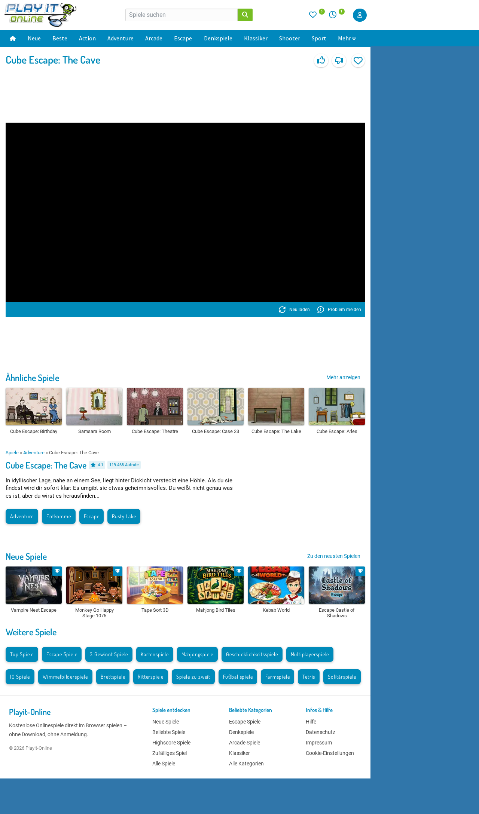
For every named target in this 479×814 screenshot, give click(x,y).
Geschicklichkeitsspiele (252, 654)
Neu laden (299, 309)
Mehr (344, 38)
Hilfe (311, 722)
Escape (183, 38)
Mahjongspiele (197, 654)
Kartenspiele (155, 654)
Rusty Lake (124, 516)
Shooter (289, 38)
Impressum (319, 743)
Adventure (120, 38)
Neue (34, 38)
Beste (59, 38)
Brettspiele (113, 676)
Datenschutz (320, 732)
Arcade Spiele (244, 743)
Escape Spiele (61, 654)
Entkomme (58, 516)
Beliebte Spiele (168, 732)
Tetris (308, 676)
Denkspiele (218, 38)
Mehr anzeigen (343, 377)
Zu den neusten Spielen (333, 556)
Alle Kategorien (246, 764)
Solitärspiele (342, 676)
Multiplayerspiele (310, 654)
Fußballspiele (238, 676)
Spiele (12, 452)
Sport (319, 38)
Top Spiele (22, 654)
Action (87, 38)
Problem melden (344, 309)
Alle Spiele (163, 764)
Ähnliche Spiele (32, 377)
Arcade (153, 38)
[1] (335, 16)
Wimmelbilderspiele (65, 676)
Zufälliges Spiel (169, 753)
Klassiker (256, 38)
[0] (317, 16)
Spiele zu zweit (193, 676)
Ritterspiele (151, 676)
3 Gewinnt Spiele (109, 654)
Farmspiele (277, 676)
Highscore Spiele (171, 743)
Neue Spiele (26, 556)
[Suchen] (245, 15)
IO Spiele (20, 676)
